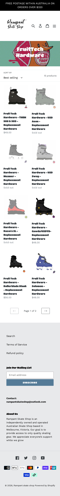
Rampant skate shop (24, 485)
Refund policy (15, 353)
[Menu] (54, 25)
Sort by (8, 73)
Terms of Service (16, 344)
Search (10, 336)
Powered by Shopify (45, 485)
